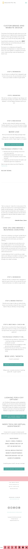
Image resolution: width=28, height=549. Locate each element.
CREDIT (20, 512)
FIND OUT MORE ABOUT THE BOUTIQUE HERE (14, 416)
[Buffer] (19, 547)
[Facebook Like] (8, 547)
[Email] (22, 547)
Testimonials (4, 166)
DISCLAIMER (9, 512)
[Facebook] (5, 547)
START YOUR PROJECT (14, 144)
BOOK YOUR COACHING (13, 364)
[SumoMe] (26, 547)
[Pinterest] (15, 547)
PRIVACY (13, 512)
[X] (12, 547)
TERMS (17, 512)
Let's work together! (14, 469)
